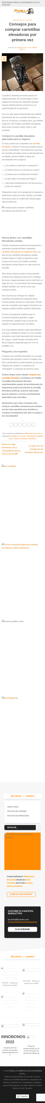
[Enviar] (38, 827)
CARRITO (29, 796)
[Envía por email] (25, 425)
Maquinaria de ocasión (22, 20)
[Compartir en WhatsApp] (11, 425)
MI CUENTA (16, 796)
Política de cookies (16, 811)
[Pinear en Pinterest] (29, 425)
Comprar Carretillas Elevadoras (25, 439)
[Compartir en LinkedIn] (34, 425)
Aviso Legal (13, 807)
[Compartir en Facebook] (16, 425)
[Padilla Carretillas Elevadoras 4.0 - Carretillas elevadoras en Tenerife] (24, 11)
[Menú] (3, 11)
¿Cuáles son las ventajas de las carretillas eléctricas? (33, 449)
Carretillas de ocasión (18, 436)
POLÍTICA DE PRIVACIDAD (18, 816)
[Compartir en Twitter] (20, 425)
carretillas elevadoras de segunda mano (19, 252)
